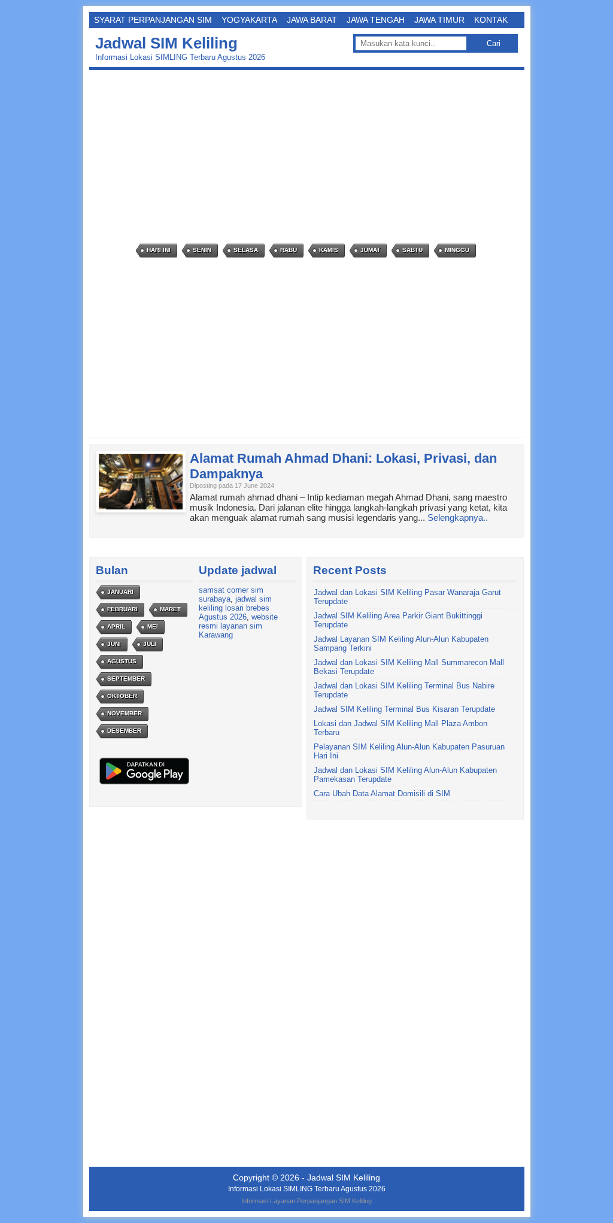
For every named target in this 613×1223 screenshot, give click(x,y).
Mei (152, 626)
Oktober (122, 696)
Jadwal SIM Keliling (166, 43)
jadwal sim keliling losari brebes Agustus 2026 (235, 607)
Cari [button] (493, 43)
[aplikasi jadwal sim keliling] (144, 783)
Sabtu (412, 250)
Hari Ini (159, 250)
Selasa (245, 250)
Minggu (457, 250)
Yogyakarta (249, 20)
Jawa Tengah (376, 20)
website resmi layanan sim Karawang (238, 625)
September (126, 678)
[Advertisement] (309, 157)
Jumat (370, 250)
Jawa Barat (312, 20)
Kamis (328, 250)
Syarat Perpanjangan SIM (153, 20)
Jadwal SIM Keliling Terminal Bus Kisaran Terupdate (404, 709)
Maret (170, 609)
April (116, 626)
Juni (114, 644)
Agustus (121, 661)
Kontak (491, 20)
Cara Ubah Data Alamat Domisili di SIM (382, 793)
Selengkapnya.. (457, 517)
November (124, 713)
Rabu (288, 250)
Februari (122, 609)
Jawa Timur (439, 20)
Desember (124, 730)
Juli (149, 644)
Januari (120, 591)
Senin (202, 250)
